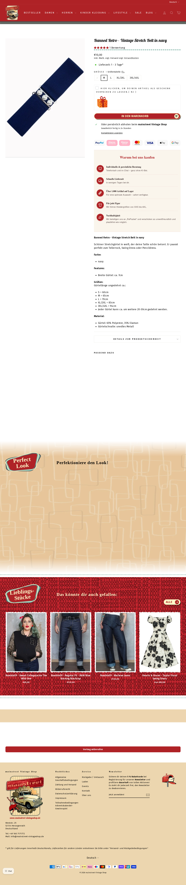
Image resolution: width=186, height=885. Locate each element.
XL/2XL (121, 77)
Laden (85, 781)
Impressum (60, 798)
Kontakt (86, 791)
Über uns (86, 795)
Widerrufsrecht (62, 789)
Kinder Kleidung (93, 12)
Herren (68, 12)
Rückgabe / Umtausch (93, 777)
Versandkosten (131, 58)
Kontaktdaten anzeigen (112, 133)
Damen (50, 12)
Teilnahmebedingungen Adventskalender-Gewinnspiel (66, 806)
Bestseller (32, 12)
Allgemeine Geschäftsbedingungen (66, 778)
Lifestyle (121, 12)
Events (85, 786)
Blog (150, 12)
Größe (107, 72)
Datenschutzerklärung (66, 793)
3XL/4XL (134, 77)
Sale (138, 12)
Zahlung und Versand (65, 784)
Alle (169, 602)
